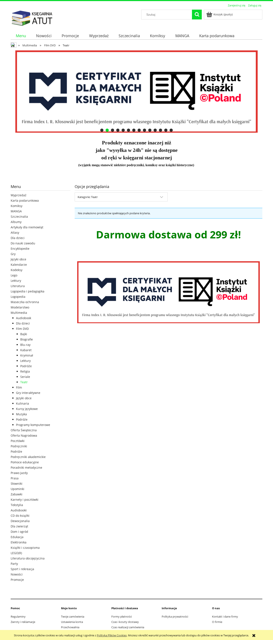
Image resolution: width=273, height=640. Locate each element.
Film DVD (22, 329)
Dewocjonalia (20, 521)
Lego (14, 275)
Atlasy (15, 232)
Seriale (25, 377)
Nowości (17, 574)
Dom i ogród (19, 532)
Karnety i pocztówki (24, 500)
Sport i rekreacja (22, 569)
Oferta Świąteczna (24, 430)
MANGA (16, 211)
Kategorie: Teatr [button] (88, 197)
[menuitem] (21, 36)
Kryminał (26, 355)
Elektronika (18, 542)
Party (14, 564)
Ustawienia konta (72, 622)
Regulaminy (18, 616)
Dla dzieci (18, 238)
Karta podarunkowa (25, 200)
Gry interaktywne (28, 393)
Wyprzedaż (18, 195)
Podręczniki (19, 446)
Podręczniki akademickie (28, 457)
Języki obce (18, 259)
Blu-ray (25, 345)
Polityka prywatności (175, 616)
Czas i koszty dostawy (125, 622)
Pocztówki (18, 441)
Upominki (17, 489)
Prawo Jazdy (19, 473)
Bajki (23, 334)
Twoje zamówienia (72, 616)
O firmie (217, 622)
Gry (13, 254)
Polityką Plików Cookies (112, 635)
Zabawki (16, 494)
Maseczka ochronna (25, 302)
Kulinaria (22, 403)
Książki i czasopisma (25, 548)
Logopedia (18, 297)
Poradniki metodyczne (26, 467)
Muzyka (21, 414)
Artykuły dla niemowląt (27, 227)
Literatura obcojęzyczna (28, 558)
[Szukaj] (197, 14)
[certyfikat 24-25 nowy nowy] (136, 92)
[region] (136, 92)
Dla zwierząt (19, 526)
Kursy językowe (27, 409)
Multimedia (19, 313)
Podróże (26, 366)
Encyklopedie (20, 249)
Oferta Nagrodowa (24, 435)
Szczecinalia (19, 216)
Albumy (16, 222)
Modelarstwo (20, 307)
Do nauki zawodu (23, 243)
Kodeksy (16, 270)
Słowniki (16, 483)
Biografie (26, 339)
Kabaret (26, 350)
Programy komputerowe (33, 425)
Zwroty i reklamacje (23, 622)
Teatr (24, 382)
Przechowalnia (70, 627)
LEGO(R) (16, 553)
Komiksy (16, 206)
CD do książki (20, 516)
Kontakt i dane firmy (225, 616)
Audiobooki (19, 510)
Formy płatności (121, 616)
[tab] (101, 130)
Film (19, 387)
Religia (25, 371)
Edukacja (17, 537)
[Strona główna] (32, 17)
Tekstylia (17, 505)
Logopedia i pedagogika (27, 291)
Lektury (16, 281)
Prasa (15, 478)
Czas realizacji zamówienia (127, 627)
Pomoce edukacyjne (25, 462)
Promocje (17, 580)
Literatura (18, 286)
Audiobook (23, 318)
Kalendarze (19, 265)
